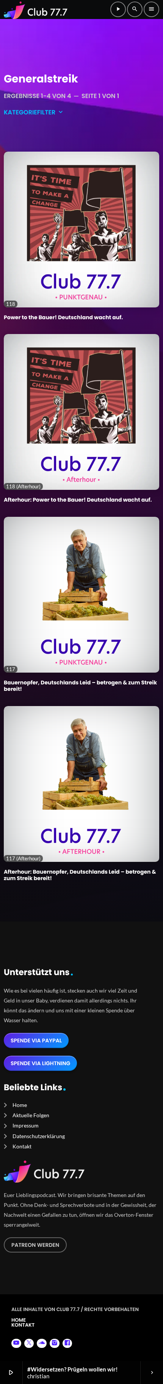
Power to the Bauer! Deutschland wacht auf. (63, 317)
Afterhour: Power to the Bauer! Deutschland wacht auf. (78, 500)
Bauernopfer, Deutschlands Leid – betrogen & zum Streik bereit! (80, 686)
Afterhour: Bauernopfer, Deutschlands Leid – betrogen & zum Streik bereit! (80, 875)
